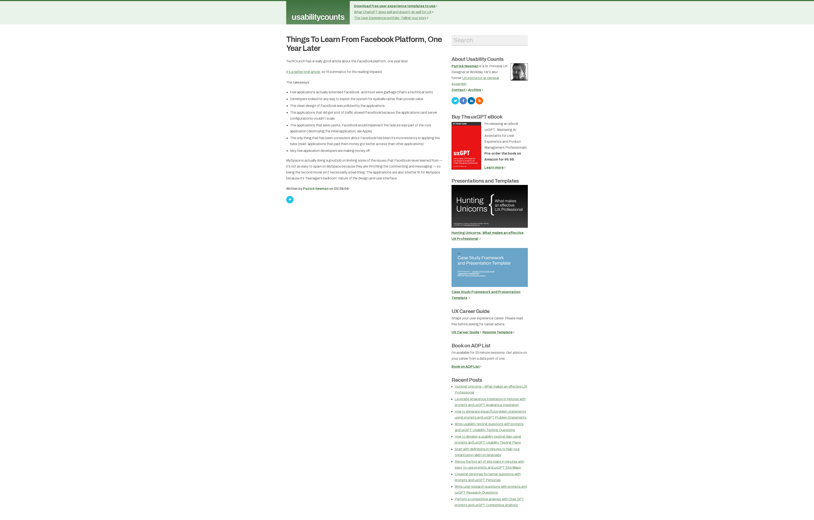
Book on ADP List (471, 345)
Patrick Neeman (316, 188)
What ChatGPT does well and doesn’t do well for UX (393, 12)
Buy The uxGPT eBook (477, 117)
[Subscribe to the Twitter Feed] (455, 100)
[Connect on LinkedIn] (471, 100)
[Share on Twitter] (290, 199)
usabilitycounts (318, 17)
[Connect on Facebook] (463, 100)
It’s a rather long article (303, 72)
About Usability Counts (477, 59)
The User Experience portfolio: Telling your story (390, 18)
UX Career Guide (470, 311)
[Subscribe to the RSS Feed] (479, 100)
